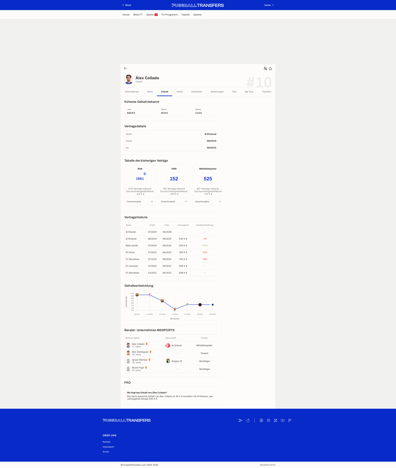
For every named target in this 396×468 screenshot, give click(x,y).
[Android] (240, 420)
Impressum (108, 446)
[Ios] (247, 420)
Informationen (132, 91)
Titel (234, 91)
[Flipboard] (289, 420)
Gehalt (164, 91)
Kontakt (106, 441)
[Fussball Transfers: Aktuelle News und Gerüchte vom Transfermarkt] (198, 5)
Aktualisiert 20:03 (267, 465)
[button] (127, 5)
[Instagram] (268, 420)
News (150, 91)
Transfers (266, 91)
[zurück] (125, 68)
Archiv (106, 451)
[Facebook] (261, 420)
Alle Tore (249, 91)
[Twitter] (275, 420)
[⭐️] (270, 68)
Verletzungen (217, 91)
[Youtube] (282, 420)
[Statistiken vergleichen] (265, 68)
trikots (179, 91)
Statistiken (196, 91)
